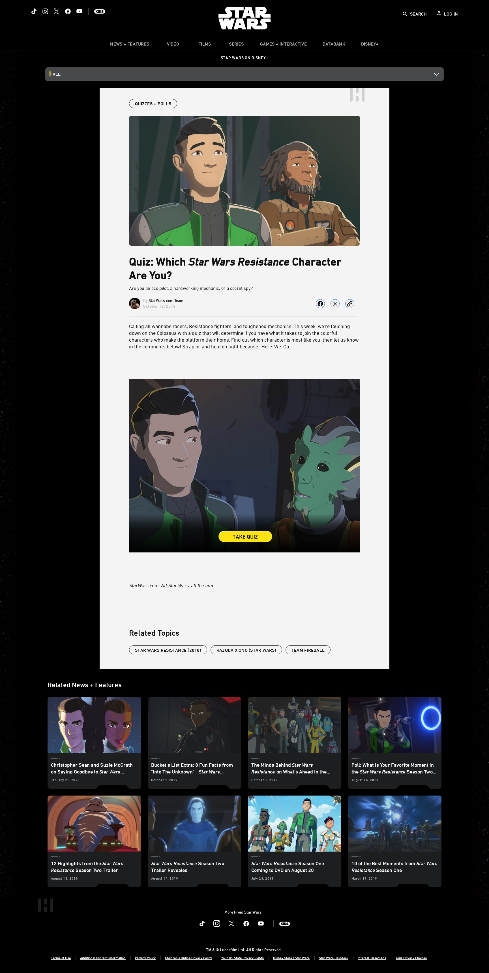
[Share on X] (335, 303)
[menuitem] (173, 45)
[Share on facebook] (320, 303)
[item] (129, 45)
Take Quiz (245, 537)
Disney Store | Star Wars (291, 958)
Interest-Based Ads (372, 958)
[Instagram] (45, 11)
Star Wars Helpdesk (333, 958)
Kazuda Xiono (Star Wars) (246, 650)
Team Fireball (308, 650)
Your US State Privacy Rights (242, 958)
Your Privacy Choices (411, 958)
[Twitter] (56, 11)
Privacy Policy (145, 958)
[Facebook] (68, 11)
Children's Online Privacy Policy (188, 958)
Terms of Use (61, 958)
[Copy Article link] (349, 303)
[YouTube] (79, 11)
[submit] (405, 14)
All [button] (57, 74)
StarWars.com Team (166, 300)
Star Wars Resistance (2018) (168, 650)
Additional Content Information (103, 958)
